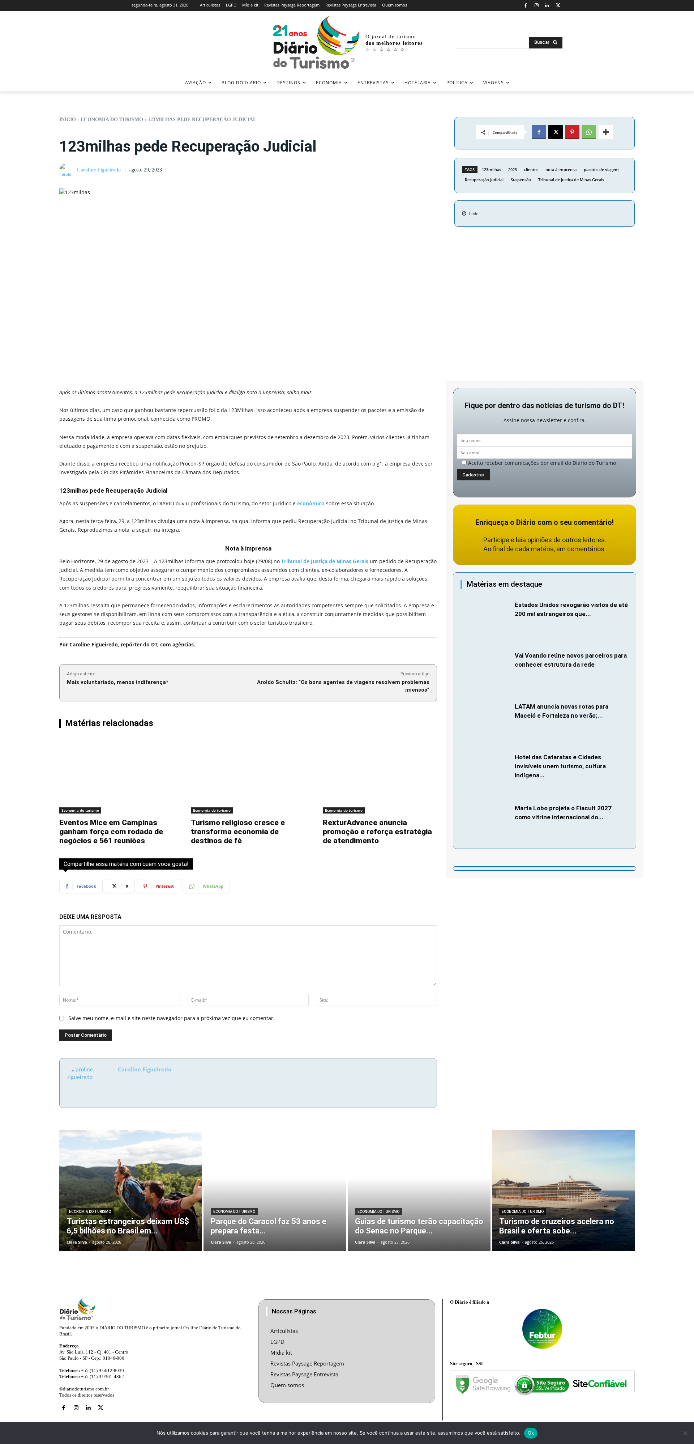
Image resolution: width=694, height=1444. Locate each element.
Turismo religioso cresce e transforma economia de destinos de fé (238, 831)
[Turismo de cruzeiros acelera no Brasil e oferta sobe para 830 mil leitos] (563, 1190)
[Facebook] (525, 5)
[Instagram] (536, 5)
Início (67, 119)
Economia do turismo (112, 119)
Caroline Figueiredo (99, 170)
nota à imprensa (561, 169)
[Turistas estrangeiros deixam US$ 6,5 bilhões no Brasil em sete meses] (130, 1190)
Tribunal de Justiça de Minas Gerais (571, 179)
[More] (605, 132)
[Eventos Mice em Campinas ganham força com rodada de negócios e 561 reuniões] (116, 776)
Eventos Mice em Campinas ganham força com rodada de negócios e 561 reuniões (111, 831)
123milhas (491, 169)
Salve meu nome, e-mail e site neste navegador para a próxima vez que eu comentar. (171, 1018)
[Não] (685, 1433)
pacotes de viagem (601, 169)
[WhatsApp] (589, 132)
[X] (557, 5)
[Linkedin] (547, 5)
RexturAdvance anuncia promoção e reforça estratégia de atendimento (377, 831)
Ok (531, 1433)
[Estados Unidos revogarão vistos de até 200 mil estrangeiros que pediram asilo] (485, 618)
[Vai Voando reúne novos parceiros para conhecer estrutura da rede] (485, 668)
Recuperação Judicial (484, 179)
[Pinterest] (572, 132)
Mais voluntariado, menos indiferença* (117, 682)
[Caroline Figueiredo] (67, 170)
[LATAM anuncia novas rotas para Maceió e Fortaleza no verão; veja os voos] (485, 719)
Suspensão (521, 179)
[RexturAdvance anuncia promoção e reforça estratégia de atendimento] (380, 776)
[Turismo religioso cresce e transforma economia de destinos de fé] (248, 776)
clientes (531, 169)
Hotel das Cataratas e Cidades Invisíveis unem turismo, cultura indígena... (560, 766)
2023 (512, 169)
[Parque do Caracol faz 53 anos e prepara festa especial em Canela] (275, 1190)
